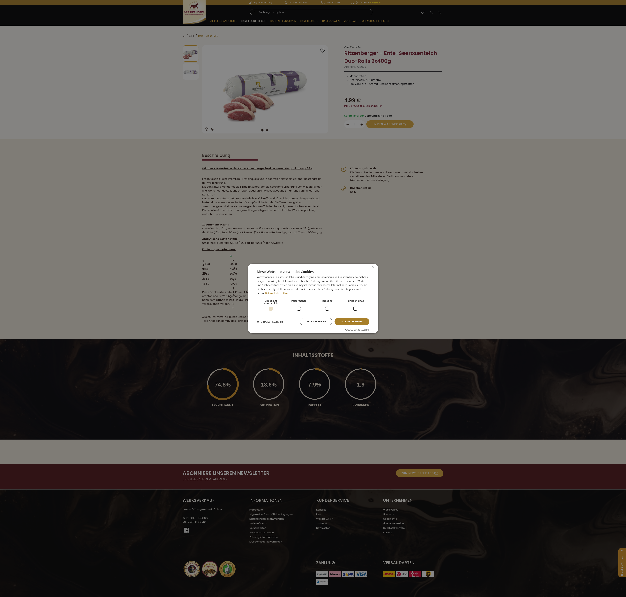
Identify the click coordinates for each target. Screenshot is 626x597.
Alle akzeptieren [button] (352, 321)
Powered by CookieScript (357, 330)
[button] (270, 321)
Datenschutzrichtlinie (277, 293)
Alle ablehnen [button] (316, 321)
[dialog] (313, 298)
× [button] (373, 267)
